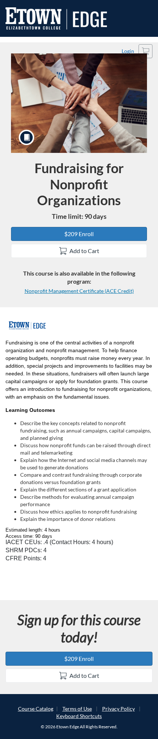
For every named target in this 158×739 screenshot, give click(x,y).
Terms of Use (77, 708)
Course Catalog (35, 708)
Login (128, 51)
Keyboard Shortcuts (79, 716)
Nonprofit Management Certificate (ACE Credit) (79, 291)
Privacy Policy (118, 708)
